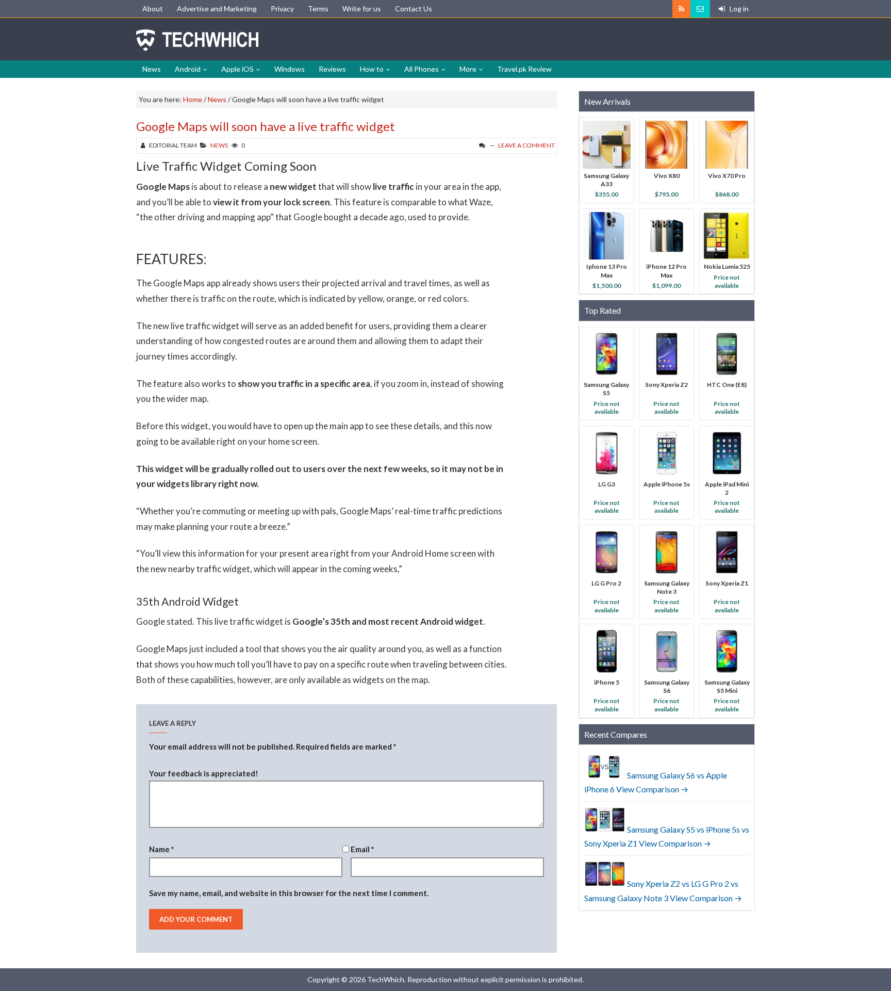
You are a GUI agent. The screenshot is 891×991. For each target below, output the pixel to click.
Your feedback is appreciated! (203, 773)
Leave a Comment (526, 145)
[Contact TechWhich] (700, 9)
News (219, 145)
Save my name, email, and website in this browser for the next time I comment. (288, 893)
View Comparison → (652, 789)
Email (362, 849)
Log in (738, 8)
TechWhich (197, 40)
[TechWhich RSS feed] (681, 9)
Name (161, 849)
